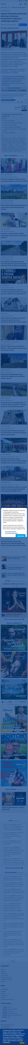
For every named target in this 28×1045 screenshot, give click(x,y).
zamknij (22, 1043)
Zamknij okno (20, 536)
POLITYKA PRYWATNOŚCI (11, 533)
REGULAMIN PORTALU (10, 531)
